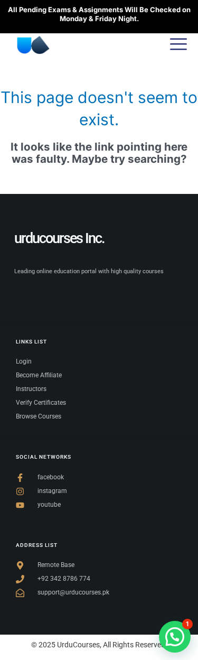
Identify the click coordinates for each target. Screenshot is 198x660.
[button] (175, 637)
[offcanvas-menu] (178, 45)
